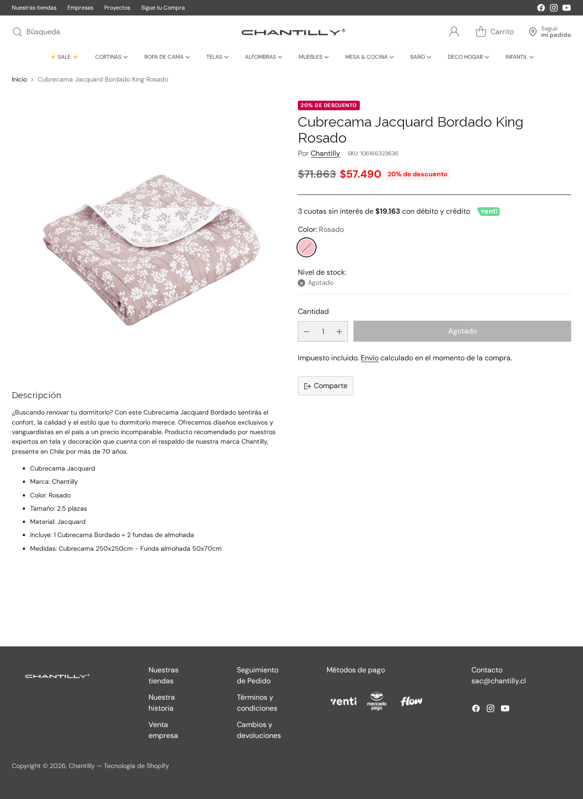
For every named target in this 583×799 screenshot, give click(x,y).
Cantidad (313, 311)
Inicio (19, 79)
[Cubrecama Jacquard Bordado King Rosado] (148, 237)
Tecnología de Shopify (136, 766)
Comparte (331, 386)
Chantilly (325, 153)
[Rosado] (306, 247)
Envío (369, 358)
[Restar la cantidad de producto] (306, 332)
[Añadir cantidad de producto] (339, 332)
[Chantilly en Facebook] (541, 9)
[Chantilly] (291, 32)
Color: (321, 230)
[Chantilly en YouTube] (566, 9)
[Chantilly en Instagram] (553, 9)
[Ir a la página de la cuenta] (454, 32)
